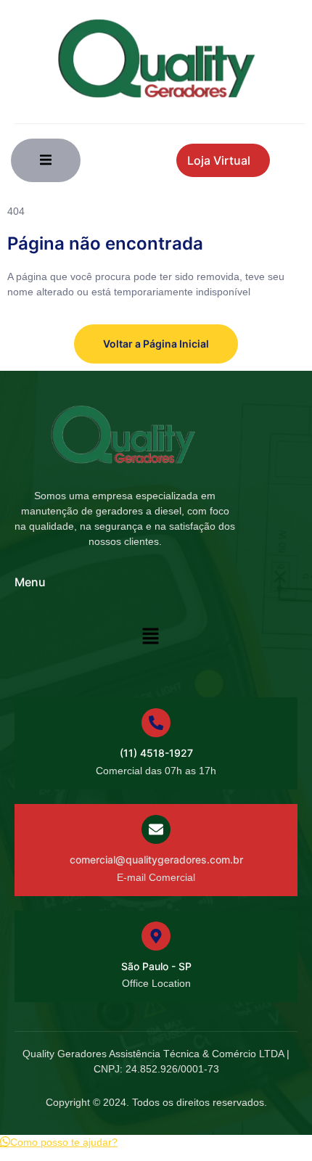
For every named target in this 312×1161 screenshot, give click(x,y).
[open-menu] (46, 160)
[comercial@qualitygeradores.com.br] (156, 829)
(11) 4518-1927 (156, 753)
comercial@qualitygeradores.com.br (156, 859)
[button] (150, 638)
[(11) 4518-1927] (156, 722)
